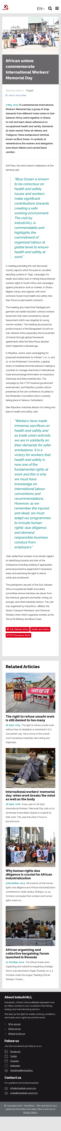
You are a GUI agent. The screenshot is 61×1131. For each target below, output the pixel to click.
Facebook (15, 1051)
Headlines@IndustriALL (21, 1070)
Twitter (13, 1056)
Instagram (15, 1065)
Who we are (14, 1024)
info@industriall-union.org (23, 1088)
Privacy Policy (30, 1112)
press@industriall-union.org (24, 1093)
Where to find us (16, 1033)
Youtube (14, 1061)
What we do (14, 1029)
